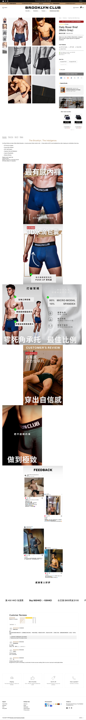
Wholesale (26, 707)
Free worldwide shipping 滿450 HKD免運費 (43, 1)
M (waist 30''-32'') (72, 61)
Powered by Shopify (20, 717)
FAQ (3, 707)
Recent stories (27, 708)
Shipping (4, 705)
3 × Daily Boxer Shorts (67, 123)
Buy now (67, 122)
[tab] (4, 137)
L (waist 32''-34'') (63, 64)
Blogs (25, 705)
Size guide (4, 708)
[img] (16, 628)
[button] (4, 7)
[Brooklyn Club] (43, 8)
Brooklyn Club (13, 717)
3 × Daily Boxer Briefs (78, 123)
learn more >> (61, 54)
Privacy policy (26, 710)
